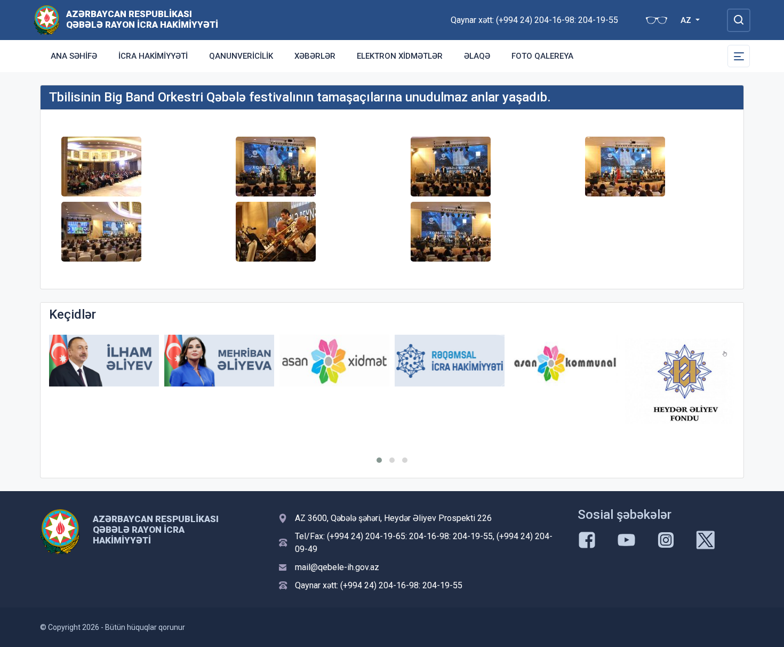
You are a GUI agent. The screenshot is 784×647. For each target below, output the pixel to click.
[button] (379, 460)
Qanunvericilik (241, 56)
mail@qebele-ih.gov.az (337, 567)
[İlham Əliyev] (104, 360)
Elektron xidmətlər (400, 56)
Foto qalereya (542, 56)
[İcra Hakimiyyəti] (47, 19)
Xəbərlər (314, 56)
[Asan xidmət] (334, 360)
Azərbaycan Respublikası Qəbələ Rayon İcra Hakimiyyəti (142, 19)
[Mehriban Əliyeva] (219, 360)
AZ (687, 20)
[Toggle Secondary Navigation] (738, 56)
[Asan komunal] (565, 360)
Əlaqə (477, 56)
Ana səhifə (74, 56)
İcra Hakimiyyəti (153, 56)
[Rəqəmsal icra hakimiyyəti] (450, 360)
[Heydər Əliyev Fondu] (680, 381)
